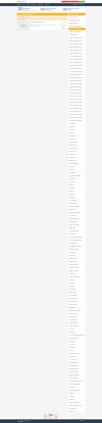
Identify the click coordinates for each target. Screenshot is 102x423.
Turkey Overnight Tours (74, 368)
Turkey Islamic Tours (73, 362)
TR (83, 4)
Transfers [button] (47, 4)
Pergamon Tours (72, 313)
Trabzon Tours (72, 344)
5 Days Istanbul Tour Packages (75, 96)
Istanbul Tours (72, 273)
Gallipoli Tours (72, 227)
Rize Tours (71, 328)
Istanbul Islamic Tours (73, 264)
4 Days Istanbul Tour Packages (75, 89)
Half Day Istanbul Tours (74, 230)
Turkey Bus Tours (72, 359)
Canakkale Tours (72, 172)
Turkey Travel (72, 393)
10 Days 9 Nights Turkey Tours (75, 37)
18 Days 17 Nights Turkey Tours (76, 62)
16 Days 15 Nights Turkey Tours (76, 56)
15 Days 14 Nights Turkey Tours (76, 53)
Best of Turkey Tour (73, 145)
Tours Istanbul (72, 341)
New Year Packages (73, 298)
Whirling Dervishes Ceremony (75, 405)
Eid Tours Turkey (72, 203)
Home (19, 4)
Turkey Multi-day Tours (74, 365)
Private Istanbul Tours (73, 322)
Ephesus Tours (72, 209)
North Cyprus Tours (73, 301)
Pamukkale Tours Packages (75, 310)
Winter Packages (72, 408)
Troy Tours (71, 350)
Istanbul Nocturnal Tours (74, 267)
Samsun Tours (72, 332)
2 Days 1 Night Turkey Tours (75, 68)
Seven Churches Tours (74, 338)
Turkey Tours (72, 387)
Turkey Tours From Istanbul (75, 390)
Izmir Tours (71, 279)
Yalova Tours (72, 411)
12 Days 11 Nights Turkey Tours (75, 43)
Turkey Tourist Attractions (74, 384)
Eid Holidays (72, 197)
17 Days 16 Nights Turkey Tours (76, 59)
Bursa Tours (71, 166)
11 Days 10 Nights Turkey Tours (75, 40)
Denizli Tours (72, 188)
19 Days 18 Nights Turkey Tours (76, 65)
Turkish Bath (71, 396)
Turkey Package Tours (74, 23)
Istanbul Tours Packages (74, 276)
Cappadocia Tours (73, 178)
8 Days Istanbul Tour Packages (75, 114)
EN (80, 4)
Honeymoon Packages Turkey (75, 240)
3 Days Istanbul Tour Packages (75, 83)
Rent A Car (33, 4)
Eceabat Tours (72, 191)
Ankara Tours (72, 126)
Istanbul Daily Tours (73, 258)
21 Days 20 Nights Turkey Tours (76, 77)
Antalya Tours (72, 129)
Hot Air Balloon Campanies (75, 246)
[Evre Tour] (21, 1)
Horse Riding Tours (73, 243)
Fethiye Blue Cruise (73, 221)
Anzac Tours (71, 132)
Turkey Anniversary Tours (74, 353)
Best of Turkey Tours (73, 148)
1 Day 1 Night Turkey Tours (75, 31)
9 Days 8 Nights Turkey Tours (75, 117)
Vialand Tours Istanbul (74, 402)
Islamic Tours (72, 255)
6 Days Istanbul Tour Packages (75, 102)
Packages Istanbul (73, 304)
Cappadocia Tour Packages (75, 175)
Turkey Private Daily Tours (74, 20)
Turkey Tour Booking (73, 378)
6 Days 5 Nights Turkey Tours (75, 99)
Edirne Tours (71, 194)
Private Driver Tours (73, 319)
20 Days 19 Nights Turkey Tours (76, 74)
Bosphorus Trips (72, 160)
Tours (24, 4)
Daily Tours (71, 184)
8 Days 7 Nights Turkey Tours (75, 111)
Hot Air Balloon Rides (73, 249)
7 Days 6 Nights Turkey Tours (75, 105)
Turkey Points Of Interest (74, 374)
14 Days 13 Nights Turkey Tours (76, 50)
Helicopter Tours (72, 233)
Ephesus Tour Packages (74, 206)
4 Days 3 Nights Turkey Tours (75, 86)
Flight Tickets (40, 4)
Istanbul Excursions (73, 261)
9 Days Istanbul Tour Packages (75, 120)
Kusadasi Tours (72, 289)
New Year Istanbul (73, 295)
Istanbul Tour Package (74, 270)
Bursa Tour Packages (73, 163)
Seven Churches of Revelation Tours (77, 335)
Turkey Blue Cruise (73, 356)
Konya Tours (71, 286)
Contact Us (75, 4)
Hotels (28, 4)
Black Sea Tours (72, 151)
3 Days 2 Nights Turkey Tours (75, 80)
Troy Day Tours (72, 347)
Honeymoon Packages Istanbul (75, 237)
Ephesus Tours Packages (74, 212)
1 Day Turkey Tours (73, 34)
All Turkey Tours (72, 123)
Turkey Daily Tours (73, 17)
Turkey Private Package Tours (75, 26)
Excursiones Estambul (74, 218)
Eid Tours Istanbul (73, 200)
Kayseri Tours (72, 283)
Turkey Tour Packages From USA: (76, 381)
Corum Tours (72, 181)
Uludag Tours (72, 399)
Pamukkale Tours (72, 307)
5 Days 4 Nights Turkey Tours (75, 93)
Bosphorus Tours (72, 157)
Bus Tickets (71, 169)
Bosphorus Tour (72, 154)
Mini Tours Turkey (73, 292)
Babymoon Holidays (73, 142)
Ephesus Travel (72, 215)
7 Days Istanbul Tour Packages (75, 108)
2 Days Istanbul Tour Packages (75, 71)
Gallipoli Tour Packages (74, 224)
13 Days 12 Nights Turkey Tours (76, 47)
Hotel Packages (72, 252)
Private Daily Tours (73, 316)
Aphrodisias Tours (73, 135)
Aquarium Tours (72, 138)
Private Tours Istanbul (73, 325)
